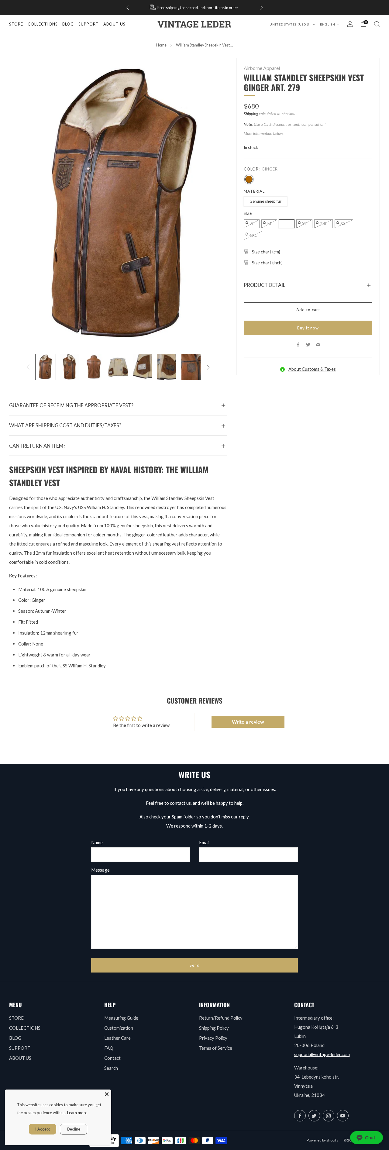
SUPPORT (19, 1048)
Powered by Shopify (322, 1140)
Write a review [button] (248, 722)
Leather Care (117, 1038)
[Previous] (128, 8)
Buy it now (308, 327)
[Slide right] (208, 367)
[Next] (262, 8)
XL (304, 223)
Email (204, 842)
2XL (323, 223)
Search (111, 1068)
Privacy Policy (213, 1038)
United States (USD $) (291, 24)
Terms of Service (215, 1048)
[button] (366, 1137)
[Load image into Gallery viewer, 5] (142, 367)
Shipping (251, 114)
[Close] (107, 1094)
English (328, 24)
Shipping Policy (214, 1028)
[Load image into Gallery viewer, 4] (118, 367)
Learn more (77, 1112)
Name (97, 842)
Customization (118, 1028)
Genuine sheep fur (265, 201)
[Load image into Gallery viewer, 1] (45, 367)
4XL (253, 235)
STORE (16, 24)
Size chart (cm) (266, 251)
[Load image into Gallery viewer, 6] (167, 367)
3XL (343, 223)
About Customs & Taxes (312, 369)
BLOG (15, 1038)
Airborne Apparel (262, 68)
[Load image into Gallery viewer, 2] (69, 367)
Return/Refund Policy (221, 1018)
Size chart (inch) (267, 262)
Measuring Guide (121, 1018)
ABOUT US (20, 1058)
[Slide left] (28, 367)
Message (100, 870)
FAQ (108, 1048)
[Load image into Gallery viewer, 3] (94, 367)
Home (161, 45)
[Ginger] (249, 179)
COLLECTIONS (43, 24)
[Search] (377, 24)
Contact (112, 1058)
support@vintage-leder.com (322, 1054)
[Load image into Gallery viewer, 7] (191, 367)
